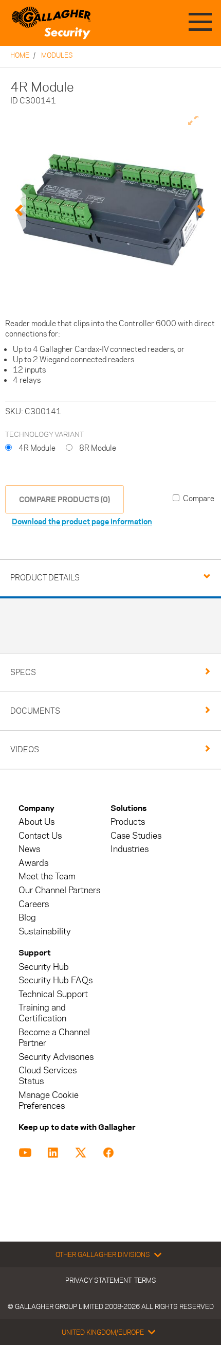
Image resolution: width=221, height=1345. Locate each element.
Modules (57, 55)
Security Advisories (56, 1057)
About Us (36, 822)
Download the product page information (82, 521)
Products (127, 822)
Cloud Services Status (48, 1076)
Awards (33, 863)
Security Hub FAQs (56, 980)
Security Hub (44, 967)
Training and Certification (42, 1013)
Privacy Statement (98, 1280)
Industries (129, 849)
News (29, 849)
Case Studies (135, 835)
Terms (145, 1280)
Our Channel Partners (59, 890)
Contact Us (40, 835)
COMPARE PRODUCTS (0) (64, 499)
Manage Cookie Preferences (49, 1100)
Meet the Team (47, 876)
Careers (34, 904)
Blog (27, 917)
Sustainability (45, 931)
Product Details (45, 577)
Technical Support (53, 994)
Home (19, 55)
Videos (24, 749)
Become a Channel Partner (54, 1038)
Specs (23, 672)
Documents (35, 710)
